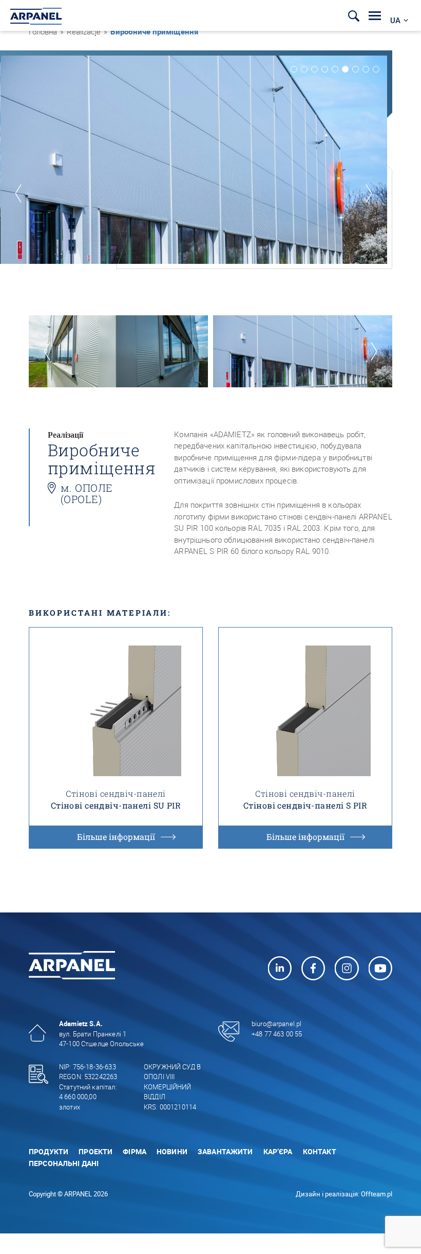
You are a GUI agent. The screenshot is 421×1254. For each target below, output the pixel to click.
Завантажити (225, 1151)
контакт (319, 1151)
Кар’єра (278, 1151)
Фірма (134, 1151)
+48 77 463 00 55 (277, 1033)
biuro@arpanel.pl (276, 1023)
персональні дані (64, 1163)
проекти (95, 1151)
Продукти (48, 1151)
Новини (172, 1151)
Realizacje (84, 31)
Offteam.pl (376, 1193)
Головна (43, 31)
